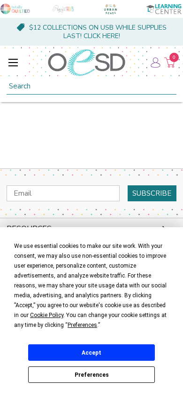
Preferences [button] (82, 325)
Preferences (92, 375)
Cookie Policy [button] (46, 315)
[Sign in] (155, 62)
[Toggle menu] (13, 62)
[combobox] (91, 86)
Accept (91, 352)
